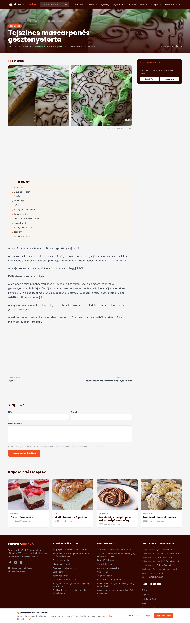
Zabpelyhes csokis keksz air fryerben (70, 549)
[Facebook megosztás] (173, 46)
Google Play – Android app (22, 568)
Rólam (144, 590)
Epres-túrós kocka (21, 517)
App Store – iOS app (19, 571)
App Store (169, 79)
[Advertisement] (70, 153)
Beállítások (133, 616)
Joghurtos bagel (60, 575)
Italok (142, 4)
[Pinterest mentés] (177, 46)
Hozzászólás (15, 423)
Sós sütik (132, 4)
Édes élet (79, 4)
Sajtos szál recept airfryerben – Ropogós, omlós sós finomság (71, 554)
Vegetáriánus (119, 4)
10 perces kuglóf (156, 573)
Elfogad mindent (163, 616)
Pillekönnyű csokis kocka (160, 549)
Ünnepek (154, 4)
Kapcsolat (146, 594)
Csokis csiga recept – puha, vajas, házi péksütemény (115, 519)
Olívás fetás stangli (61, 564)
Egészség (105, 4)
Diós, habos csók (171, 553)
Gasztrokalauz (171, 4)
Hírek (144, 603)
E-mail (75, 412)
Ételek (92, 4)
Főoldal (11, 21)
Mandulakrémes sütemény (159, 517)
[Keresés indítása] (66, 4)
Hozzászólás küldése (24, 453)
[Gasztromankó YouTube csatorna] (15, 562)
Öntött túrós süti (156, 577)
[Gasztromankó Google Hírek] (21, 562)
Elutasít (147, 616)
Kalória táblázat (149, 599)
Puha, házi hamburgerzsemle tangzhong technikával (71, 584)
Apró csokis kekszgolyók (64, 568)
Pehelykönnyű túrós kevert (169, 565)
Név (11, 412)
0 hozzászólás (77, 46)
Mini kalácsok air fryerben (71, 517)
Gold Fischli (58, 572)
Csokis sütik (105, 514)
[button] (38, 95)
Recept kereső (148, 608)
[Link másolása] (181, 46)
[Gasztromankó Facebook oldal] (10, 562)
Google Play (149, 79)
